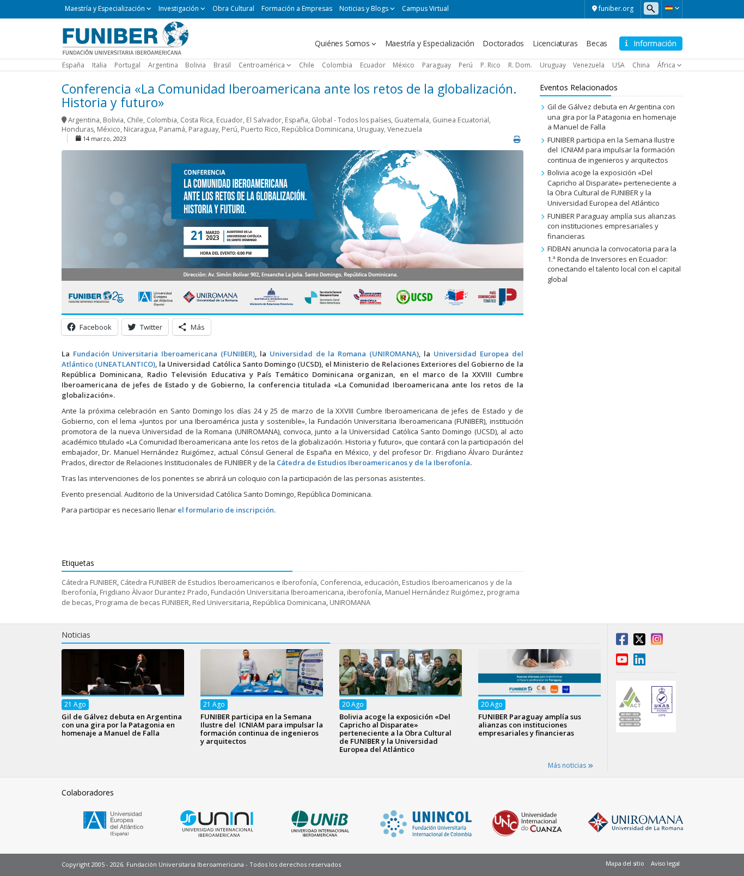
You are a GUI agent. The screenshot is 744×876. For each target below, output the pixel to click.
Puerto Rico (259, 129)
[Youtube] (622, 662)
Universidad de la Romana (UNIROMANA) (344, 354)
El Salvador (264, 120)
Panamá (172, 129)
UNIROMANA (350, 602)
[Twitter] (639, 641)
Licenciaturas (555, 43)
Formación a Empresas (296, 8)
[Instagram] (657, 641)
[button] (672, 8)
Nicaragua (140, 129)
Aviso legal (665, 863)
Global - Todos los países (351, 120)
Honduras (78, 129)
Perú (466, 65)
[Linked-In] (639, 662)
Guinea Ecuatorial (460, 120)
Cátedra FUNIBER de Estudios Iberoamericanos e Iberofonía (218, 582)
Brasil (222, 65)
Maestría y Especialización (105, 8)
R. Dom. (520, 65)
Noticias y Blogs (363, 8)
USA (618, 65)
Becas (596, 43)
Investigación (178, 8)
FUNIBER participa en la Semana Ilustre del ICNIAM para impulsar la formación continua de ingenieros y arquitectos (611, 150)
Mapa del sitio (625, 863)
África (666, 65)
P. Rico (490, 65)
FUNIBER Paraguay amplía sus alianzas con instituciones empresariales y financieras (611, 226)
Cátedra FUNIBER (89, 582)
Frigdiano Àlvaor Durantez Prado (154, 592)
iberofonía (364, 592)
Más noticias (568, 765)
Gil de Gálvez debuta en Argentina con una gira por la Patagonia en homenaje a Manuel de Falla (611, 117)
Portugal (127, 65)
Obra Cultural (233, 8)
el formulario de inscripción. (227, 510)
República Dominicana (317, 129)
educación (381, 582)
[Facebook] (622, 641)
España (73, 65)
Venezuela (589, 65)
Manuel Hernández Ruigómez (434, 592)
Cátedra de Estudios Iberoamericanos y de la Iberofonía (373, 462)
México (403, 65)
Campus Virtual (425, 8)
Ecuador (373, 65)
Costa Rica (196, 120)
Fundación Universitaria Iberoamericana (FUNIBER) (164, 354)
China (641, 65)
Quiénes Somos (342, 43)
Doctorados (503, 43)
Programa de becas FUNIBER (142, 602)
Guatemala (411, 120)
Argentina (163, 65)
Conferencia (340, 582)
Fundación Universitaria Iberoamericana (277, 592)
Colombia (337, 65)
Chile (306, 65)
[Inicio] (126, 37)
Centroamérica (262, 65)
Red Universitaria (220, 602)
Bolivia (195, 65)
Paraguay (436, 65)
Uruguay (553, 65)
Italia (99, 65)
